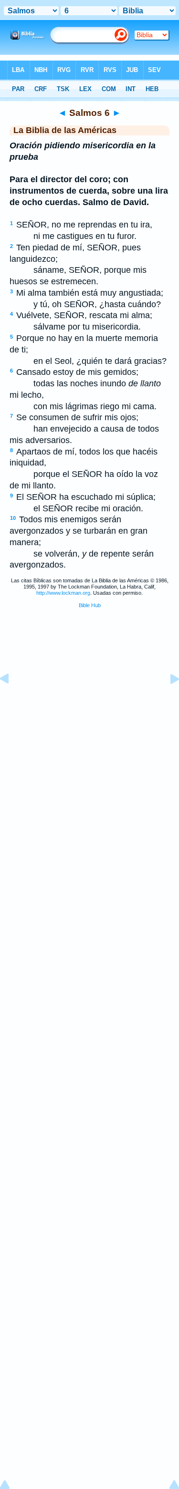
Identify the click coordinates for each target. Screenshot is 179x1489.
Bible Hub (90, 605)
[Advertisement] (89, 688)
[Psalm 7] (167, 700)
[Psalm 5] (12, 700)
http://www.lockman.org (63, 593)
